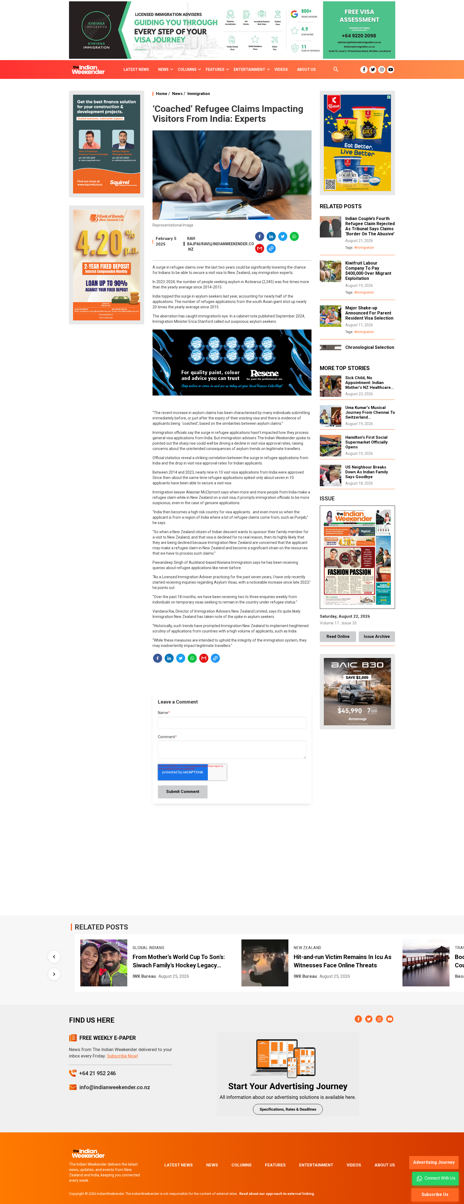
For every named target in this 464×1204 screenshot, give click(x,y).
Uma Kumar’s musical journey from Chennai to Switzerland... (370, 412)
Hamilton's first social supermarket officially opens (366, 442)
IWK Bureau (164, 976)
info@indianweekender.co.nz (114, 1087)
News (177, 93)
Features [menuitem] (215, 69)
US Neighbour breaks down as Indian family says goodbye (366, 472)
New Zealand (167, 948)
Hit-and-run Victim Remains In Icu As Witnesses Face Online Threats (202, 961)
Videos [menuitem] (281, 69)
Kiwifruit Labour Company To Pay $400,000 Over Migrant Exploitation (368, 271)
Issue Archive (377, 636)
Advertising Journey (434, 1162)
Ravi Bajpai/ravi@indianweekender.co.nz (220, 243)
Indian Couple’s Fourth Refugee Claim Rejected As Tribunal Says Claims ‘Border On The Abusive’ (370, 226)
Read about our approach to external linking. (277, 1194)
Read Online (338, 636)
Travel (321, 948)
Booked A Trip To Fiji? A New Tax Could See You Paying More (357, 961)
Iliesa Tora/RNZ (330, 976)
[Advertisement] (106, 412)
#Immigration (364, 248)
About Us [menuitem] (306, 69)
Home (161, 93)
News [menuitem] (163, 69)
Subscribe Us (435, 1194)
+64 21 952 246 (97, 1073)
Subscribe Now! (122, 1056)
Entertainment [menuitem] (249, 69)
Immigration (198, 93)
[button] (260, 237)
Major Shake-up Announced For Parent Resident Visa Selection (369, 313)
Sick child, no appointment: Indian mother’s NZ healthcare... (369, 382)
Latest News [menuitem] (136, 69)
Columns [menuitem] (187, 69)
